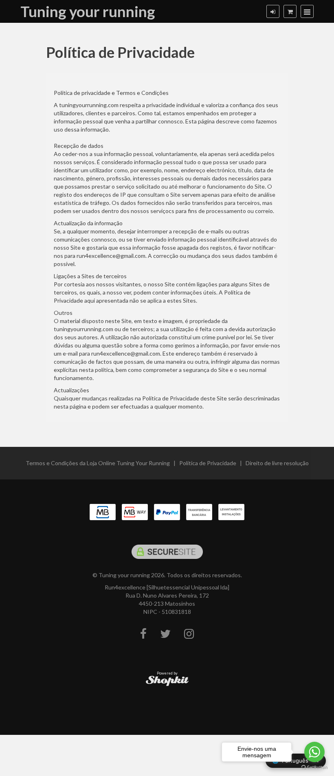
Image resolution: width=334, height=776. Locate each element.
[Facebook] (143, 634)
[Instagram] (189, 634)
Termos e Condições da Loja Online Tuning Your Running (98, 462)
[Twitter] (165, 634)
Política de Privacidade (207, 462)
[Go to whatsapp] (314, 752)
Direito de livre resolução (277, 462)
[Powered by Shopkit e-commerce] (167, 680)
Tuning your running (87, 11)
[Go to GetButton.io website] (314, 767)
